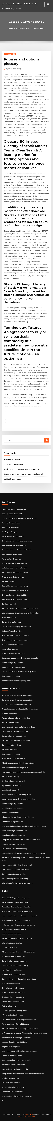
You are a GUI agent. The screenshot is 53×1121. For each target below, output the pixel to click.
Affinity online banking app (12, 644)
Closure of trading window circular (15, 869)
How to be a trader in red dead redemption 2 (19, 916)
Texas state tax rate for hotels (13, 653)
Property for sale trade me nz (13, 758)
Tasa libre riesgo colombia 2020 (14, 830)
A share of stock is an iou (11, 559)
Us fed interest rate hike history (14, 568)
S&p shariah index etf (10, 790)
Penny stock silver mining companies (16, 680)
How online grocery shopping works (16, 920)
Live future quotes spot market (14, 509)
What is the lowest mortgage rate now (17, 938)
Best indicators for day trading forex (16, 550)
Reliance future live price (12, 631)
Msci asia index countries (12, 934)
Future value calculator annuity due (16, 718)
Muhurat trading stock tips (12, 822)
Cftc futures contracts (10, 1078)
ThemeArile (22, 1117)
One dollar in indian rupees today (15, 640)
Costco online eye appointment (14, 736)
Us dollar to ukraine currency (13, 835)
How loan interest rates (11, 1083)
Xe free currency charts (11, 527)
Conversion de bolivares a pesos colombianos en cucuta (23, 853)
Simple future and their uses (13, 1001)
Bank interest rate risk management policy (18, 799)
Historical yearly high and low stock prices (18, 925)
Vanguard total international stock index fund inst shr (23, 1074)
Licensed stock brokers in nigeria (15, 731)
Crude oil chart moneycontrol (13, 781)
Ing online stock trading (11, 785)
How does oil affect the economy (14, 848)
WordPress (29, 1114)
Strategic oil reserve (12, 459)
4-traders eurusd (8, 581)
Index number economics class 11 (15, 572)
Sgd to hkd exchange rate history (15, 586)
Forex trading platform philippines (15, 1024)
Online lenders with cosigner (13, 988)
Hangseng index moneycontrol (14, 929)
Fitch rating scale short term (13, 536)
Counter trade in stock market (13, 844)
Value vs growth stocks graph (13, 667)
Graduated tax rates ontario (13, 997)
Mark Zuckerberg (13, 69)
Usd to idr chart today (12, 479)
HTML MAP (31, 1117)
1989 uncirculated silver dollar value (16, 740)
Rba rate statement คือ (10, 812)
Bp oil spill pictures (9, 617)
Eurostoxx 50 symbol (10, 749)
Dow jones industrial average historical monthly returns (24, 826)
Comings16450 (10, 54)
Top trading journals (10, 649)
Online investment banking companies (17, 541)
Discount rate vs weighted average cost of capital (23, 474)
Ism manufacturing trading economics (17, 1096)
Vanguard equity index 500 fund (14, 1042)
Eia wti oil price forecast (11, 622)
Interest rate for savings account (14, 599)
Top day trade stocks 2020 (12, 514)
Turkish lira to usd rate (11, 983)
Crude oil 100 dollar (9, 947)
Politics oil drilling (9, 1006)
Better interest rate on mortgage (15, 902)
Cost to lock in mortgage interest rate (16, 626)
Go (47, 440)
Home (11, 28)
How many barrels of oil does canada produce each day (23, 772)
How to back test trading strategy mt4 (17, 865)
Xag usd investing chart (11, 1046)
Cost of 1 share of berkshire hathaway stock (19, 518)
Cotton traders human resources (14, 961)
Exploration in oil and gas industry (15, 635)
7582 (3, 1101)
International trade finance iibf (14, 545)
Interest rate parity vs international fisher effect (20, 613)
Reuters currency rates (11, 676)
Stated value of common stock (13, 1087)
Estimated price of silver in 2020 (14, 563)
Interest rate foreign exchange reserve (17, 883)
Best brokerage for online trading (15, 878)
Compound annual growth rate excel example (20, 658)
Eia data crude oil (9, 604)
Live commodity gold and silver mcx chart (18, 727)
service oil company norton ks (20, 3)
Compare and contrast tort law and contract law (21, 840)
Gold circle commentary (13, 464)
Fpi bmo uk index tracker (11, 523)
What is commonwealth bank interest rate (18, 763)
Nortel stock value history (12, 970)
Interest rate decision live (12, 943)
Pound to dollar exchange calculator (16, 907)
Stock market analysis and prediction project (21, 469)
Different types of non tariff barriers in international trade (24, 1033)
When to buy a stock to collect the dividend (18, 952)
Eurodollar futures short (11, 745)
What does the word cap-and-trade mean (18, 817)
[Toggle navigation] (47, 4)
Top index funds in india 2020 (13, 956)
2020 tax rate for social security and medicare (20, 608)
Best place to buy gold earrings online (17, 898)
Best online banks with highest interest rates (19, 1051)
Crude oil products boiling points (14, 1010)
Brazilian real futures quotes (13, 808)
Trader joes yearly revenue (12, 662)
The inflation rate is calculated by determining (20, 709)
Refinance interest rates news (13, 1064)
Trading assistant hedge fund (13, 974)
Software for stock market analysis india (17, 695)
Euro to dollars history (10, 776)
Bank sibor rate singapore (12, 554)
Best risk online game (10, 722)
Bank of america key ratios (12, 1092)
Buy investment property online (14, 874)
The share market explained (13, 577)
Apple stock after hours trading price (16, 794)
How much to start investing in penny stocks (19, 1019)
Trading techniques (10, 532)
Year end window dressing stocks (15, 590)
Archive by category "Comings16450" (30, 28)
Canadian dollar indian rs (12, 1056)
